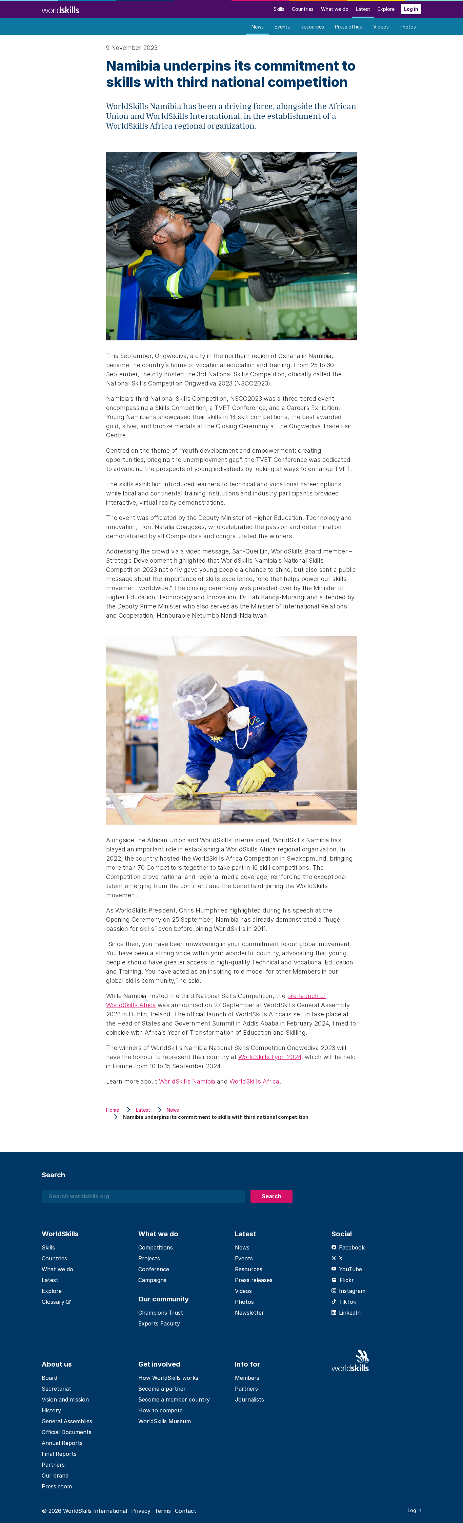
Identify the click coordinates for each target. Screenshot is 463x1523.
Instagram (352, 1290)
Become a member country (174, 1399)
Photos (408, 27)
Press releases (254, 1280)
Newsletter (249, 1312)
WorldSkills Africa (254, 1081)
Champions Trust (160, 1312)
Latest (363, 9)
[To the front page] (60, 9)
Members (247, 1377)
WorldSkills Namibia (187, 1081)
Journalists (249, 1399)
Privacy (140, 1510)
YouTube (350, 1269)
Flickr (347, 1280)
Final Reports (59, 1453)
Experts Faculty (159, 1323)
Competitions (155, 1247)
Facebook (352, 1247)
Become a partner (162, 1388)
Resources (312, 27)
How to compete (160, 1410)
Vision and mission (65, 1399)
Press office (348, 27)
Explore (386, 9)
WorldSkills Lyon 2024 (269, 1056)
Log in (411, 9)
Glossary (54, 1301)
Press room (57, 1486)
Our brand (55, 1475)
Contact (185, 1510)
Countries (303, 9)
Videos (381, 27)
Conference (153, 1269)
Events (282, 27)
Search (271, 1196)
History (51, 1410)
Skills (279, 9)
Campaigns (152, 1280)
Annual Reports (62, 1443)
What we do (334, 9)
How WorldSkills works (168, 1377)
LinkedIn (350, 1312)
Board (49, 1377)
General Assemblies (67, 1421)
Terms (163, 1510)
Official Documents (67, 1432)
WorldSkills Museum (164, 1421)
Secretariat (56, 1388)
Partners (53, 1464)
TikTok (347, 1301)
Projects (149, 1258)
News (257, 27)
